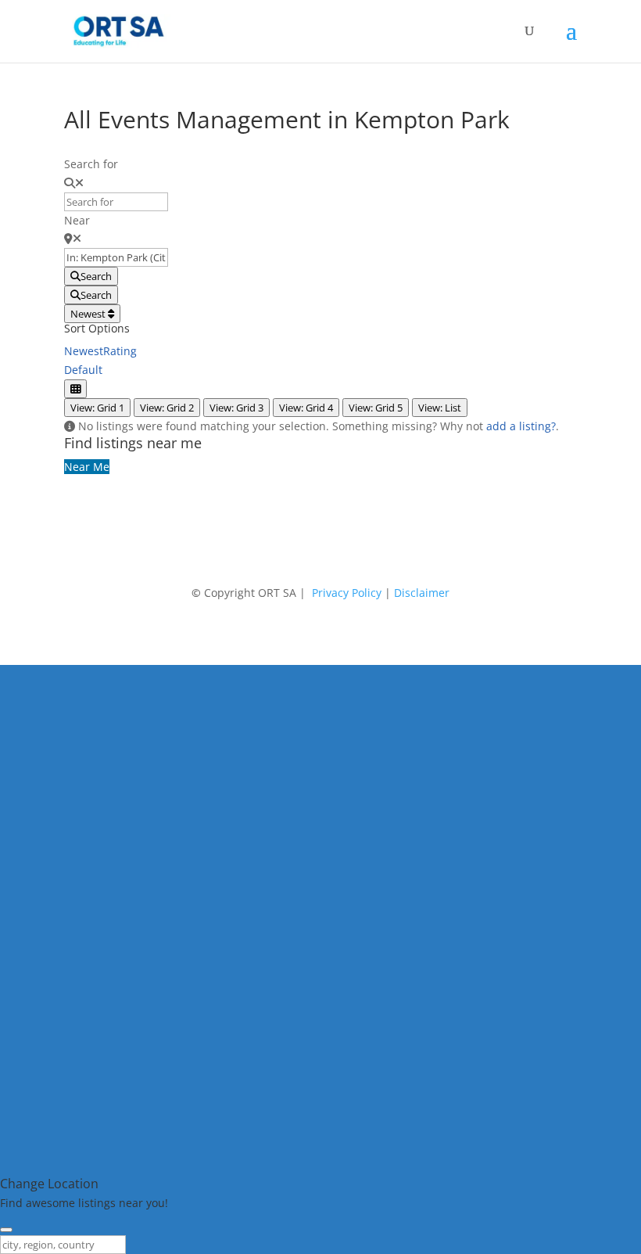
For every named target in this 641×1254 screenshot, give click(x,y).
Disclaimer (421, 592)
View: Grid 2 (167, 408)
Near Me (86, 466)
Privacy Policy (346, 592)
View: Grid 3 (236, 408)
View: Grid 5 (376, 408)
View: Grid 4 (306, 408)
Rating (120, 350)
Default (83, 369)
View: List (439, 408)
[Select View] (75, 388)
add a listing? (521, 426)
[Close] (6, 1229)
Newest (89, 314)
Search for (91, 163)
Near (77, 220)
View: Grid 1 (97, 408)
